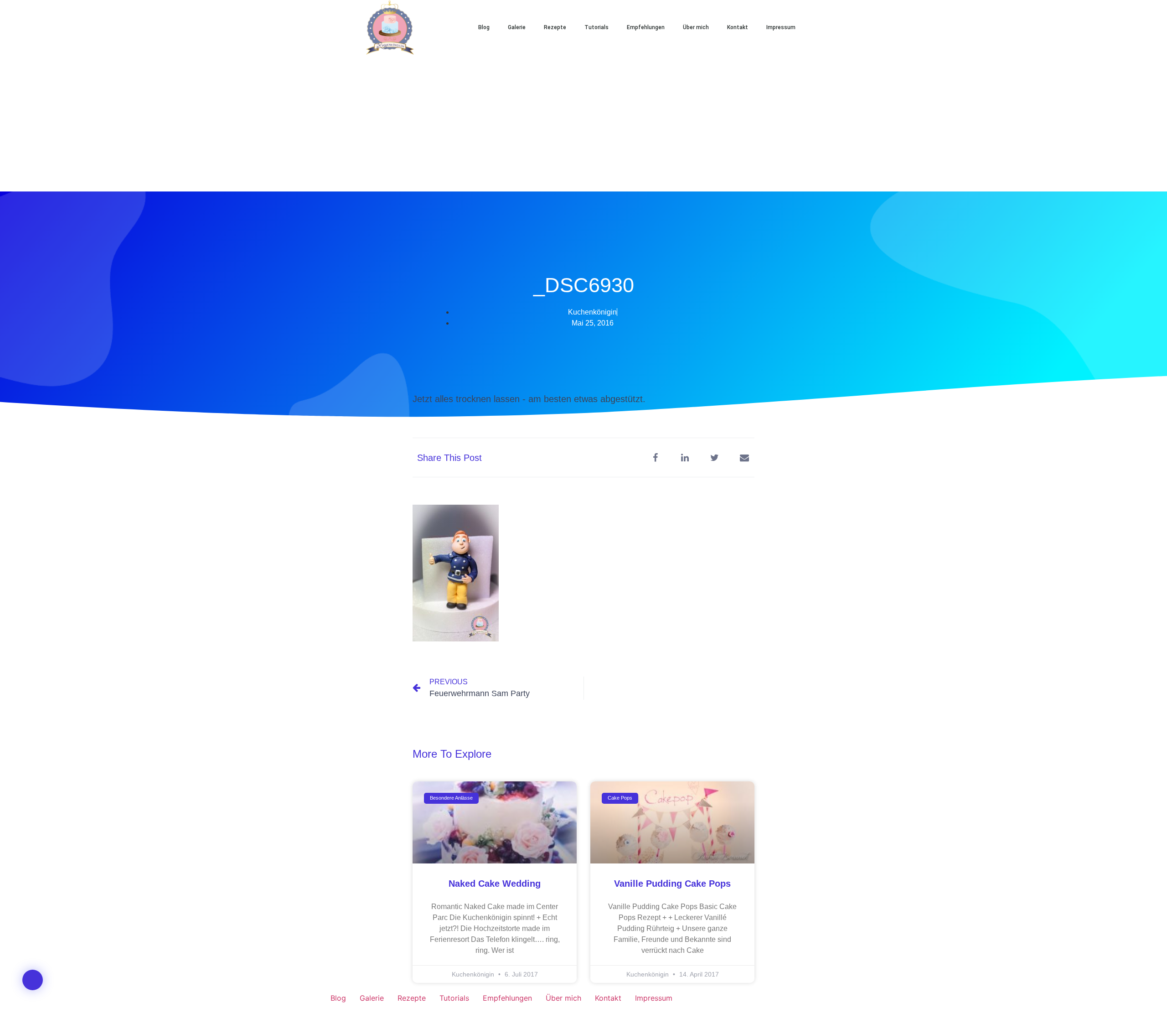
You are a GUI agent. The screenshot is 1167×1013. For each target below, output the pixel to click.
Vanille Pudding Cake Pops (672, 884)
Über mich (696, 27)
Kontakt (737, 27)
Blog (484, 27)
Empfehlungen (646, 27)
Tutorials (596, 27)
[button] (834, 27)
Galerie (517, 27)
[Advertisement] (583, 123)
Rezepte (555, 27)
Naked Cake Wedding (495, 884)
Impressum (780, 27)
